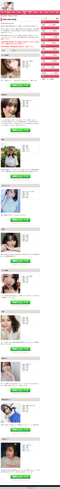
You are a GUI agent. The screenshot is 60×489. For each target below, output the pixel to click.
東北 (13, 12)
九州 (52, 12)
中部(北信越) (24, 12)
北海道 (8, 12)
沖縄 (57, 12)
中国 (41, 12)
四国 (46, 12)
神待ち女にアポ (20, 85)
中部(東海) (30, 12)
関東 (19, 12)
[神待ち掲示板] (7, 6)
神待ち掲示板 (30, 487)
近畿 (35, 12)
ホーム (2, 12)
